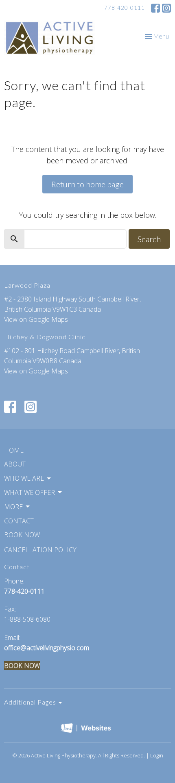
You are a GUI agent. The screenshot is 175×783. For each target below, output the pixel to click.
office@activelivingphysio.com (46, 647)
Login (156, 755)
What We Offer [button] (29, 492)
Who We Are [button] (24, 478)
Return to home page (87, 184)
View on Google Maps (36, 319)
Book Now (22, 534)
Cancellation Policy (40, 549)
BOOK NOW (22, 665)
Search (149, 239)
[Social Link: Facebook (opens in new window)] (155, 8)
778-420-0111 (124, 7)
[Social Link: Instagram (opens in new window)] (166, 8)
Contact (19, 520)
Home (14, 450)
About (15, 464)
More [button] (13, 506)
